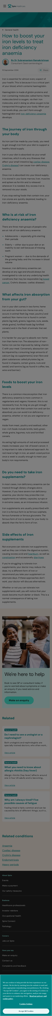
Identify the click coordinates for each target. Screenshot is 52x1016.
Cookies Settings (25, 1004)
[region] (26, 995)
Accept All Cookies (26, 1011)
